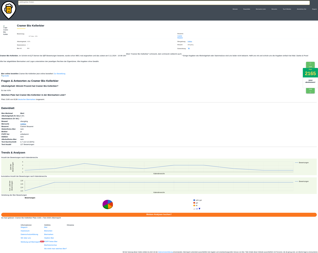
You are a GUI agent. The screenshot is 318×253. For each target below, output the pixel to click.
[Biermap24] (8, 10)
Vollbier (190, 41)
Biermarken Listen (261, 9)
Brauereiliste (246, 9)
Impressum (25, 231)
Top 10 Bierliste (287, 9)
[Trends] (189, 48)
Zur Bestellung (59, 74)
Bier (45, 227)
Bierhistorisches (50, 245)
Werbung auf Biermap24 (30, 242)
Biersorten (274, 9)
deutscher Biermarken (27, 99)
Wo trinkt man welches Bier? (55, 249)
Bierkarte (235, 9)
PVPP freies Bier (50, 241)
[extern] (80, 225)
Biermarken (48, 234)
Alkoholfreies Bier (301, 9)
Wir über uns (26, 238)
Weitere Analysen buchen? (159, 214)
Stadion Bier (49, 238)
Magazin (314, 9)
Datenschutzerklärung (29, 234)
